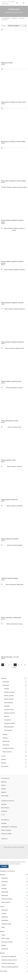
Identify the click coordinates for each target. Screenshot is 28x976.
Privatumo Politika (6, 833)
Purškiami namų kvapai (7, 963)
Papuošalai (6, 681)
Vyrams (3, 756)
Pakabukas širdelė (6, 63)
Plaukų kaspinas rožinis (8, 460)
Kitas (14, 667)
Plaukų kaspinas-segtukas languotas (12, 342)
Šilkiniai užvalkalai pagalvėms (9, 967)
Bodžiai (3, 945)
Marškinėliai (6, 741)
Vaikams (3, 759)
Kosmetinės (7, 720)
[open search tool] (17, 3)
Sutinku (4, 866)
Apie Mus (3, 804)
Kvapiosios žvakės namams (9, 960)
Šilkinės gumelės (9, 695)
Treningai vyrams (6, 924)
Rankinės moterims (9, 713)
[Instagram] (15, 856)
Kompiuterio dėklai (9, 723)
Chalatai (5, 734)
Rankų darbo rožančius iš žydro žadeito (13, 181)
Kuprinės (6, 716)
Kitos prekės (4, 766)
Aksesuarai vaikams (7, 942)
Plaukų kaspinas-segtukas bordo (11, 381)
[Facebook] (13, 856)
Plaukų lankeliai (8, 702)
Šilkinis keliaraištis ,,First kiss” (10, 657)
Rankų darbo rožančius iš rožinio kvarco (13, 102)
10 (25, 664)
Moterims (3, 678)
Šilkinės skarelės (8, 699)
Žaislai (3, 935)
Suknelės (5, 738)
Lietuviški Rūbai (8, 3)
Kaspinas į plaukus (9, 692)
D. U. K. (3, 814)
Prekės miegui (5, 938)
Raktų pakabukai (9, 727)
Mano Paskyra (5, 807)
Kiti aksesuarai (8, 730)
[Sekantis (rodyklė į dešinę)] (25, 488)
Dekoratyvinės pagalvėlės (8, 956)
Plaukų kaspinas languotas (9, 499)
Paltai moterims (7, 751)
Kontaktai (3, 823)
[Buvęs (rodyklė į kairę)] (2, 488)
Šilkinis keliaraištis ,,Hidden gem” (11, 617)
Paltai (3, 927)
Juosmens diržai (8, 709)
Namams (3, 763)
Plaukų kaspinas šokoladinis (9, 539)
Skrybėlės (7, 706)
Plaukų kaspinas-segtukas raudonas (12, 302)
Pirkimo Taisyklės (6, 830)
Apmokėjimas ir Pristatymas (9, 826)
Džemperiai (6, 745)
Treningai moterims (8, 748)
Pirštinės (6, 688)
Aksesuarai (6, 685)
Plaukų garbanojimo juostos (9, 420)
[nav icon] (23, 2)
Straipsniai (4, 811)
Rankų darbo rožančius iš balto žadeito (13, 141)
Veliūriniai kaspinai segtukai (9, 578)
